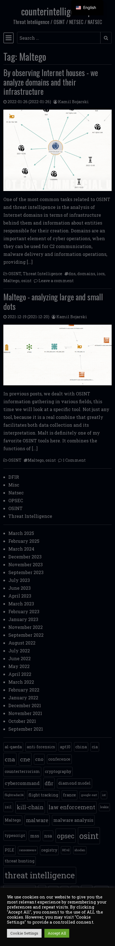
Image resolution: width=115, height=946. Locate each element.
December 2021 (24, 705)
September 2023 (26, 572)
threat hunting (19, 861)
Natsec (16, 493)
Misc (13, 485)
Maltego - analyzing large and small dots (53, 301)
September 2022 (26, 635)
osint (26, 280)
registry (49, 850)
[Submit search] (106, 38)
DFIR (13, 477)
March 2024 (21, 549)
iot (104, 795)
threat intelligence (40, 875)
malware (37, 820)
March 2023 (21, 604)
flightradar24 (14, 795)
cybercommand (22, 783)
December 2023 (25, 557)
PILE (9, 850)
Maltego (11, 280)
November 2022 (25, 627)
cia (95, 746)
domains (86, 273)
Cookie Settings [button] (24, 933)
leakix (104, 807)
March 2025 (21, 533)
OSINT (14, 273)
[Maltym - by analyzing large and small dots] (57, 355)
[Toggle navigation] (8, 37)
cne (25, 759)
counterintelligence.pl (57, 11)
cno (39, 759)
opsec (65, 835)
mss (34, 836)
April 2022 (19, 674)
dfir (49, 783)
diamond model (74, 783)
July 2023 (19, 580)
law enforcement (72, 807)
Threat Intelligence (42, 273)
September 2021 (25, 729)
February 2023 (23, 611)
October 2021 (22, 721)
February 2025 (23, 541)
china (81, 746)
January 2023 (23, 619)
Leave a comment (56, 280)
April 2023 (19, 596)
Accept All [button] (57, 933)
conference (59, 759)
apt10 (65, 746)
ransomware (27, 850)
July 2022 (19, 651)
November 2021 (25, 713)
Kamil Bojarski (73, 101)
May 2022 (19, 666)
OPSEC (15, 500)
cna (10, 759)
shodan (80, 850)
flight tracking (43, 795)
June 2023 (19, 588)
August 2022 (21, 643)
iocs (101, 273)
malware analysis (73, 820)
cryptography (58, 771)
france (69, 795)
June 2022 (19, 658)
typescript (15, 835)
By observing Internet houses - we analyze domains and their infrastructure (50, 82)
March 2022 (21, 682)
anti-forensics (41, 746)
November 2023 (25, 564)
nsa (48, 836)
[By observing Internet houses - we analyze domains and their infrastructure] (57, 150)
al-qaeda (13, 746)
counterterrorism (22, 771)
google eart (89, 795)
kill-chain (30, 807)
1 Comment (74, 460)
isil (8, 807)
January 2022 (23, 697)
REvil (66, 850)
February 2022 (23, 690)
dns (72, 273)
